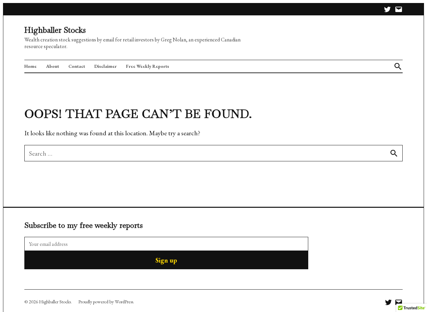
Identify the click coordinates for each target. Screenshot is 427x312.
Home (30, 66)
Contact (76, 66)
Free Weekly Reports (147, 66)
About (52, 66)
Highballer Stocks (55, 30)
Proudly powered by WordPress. (106, 302)
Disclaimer (105, 66)
